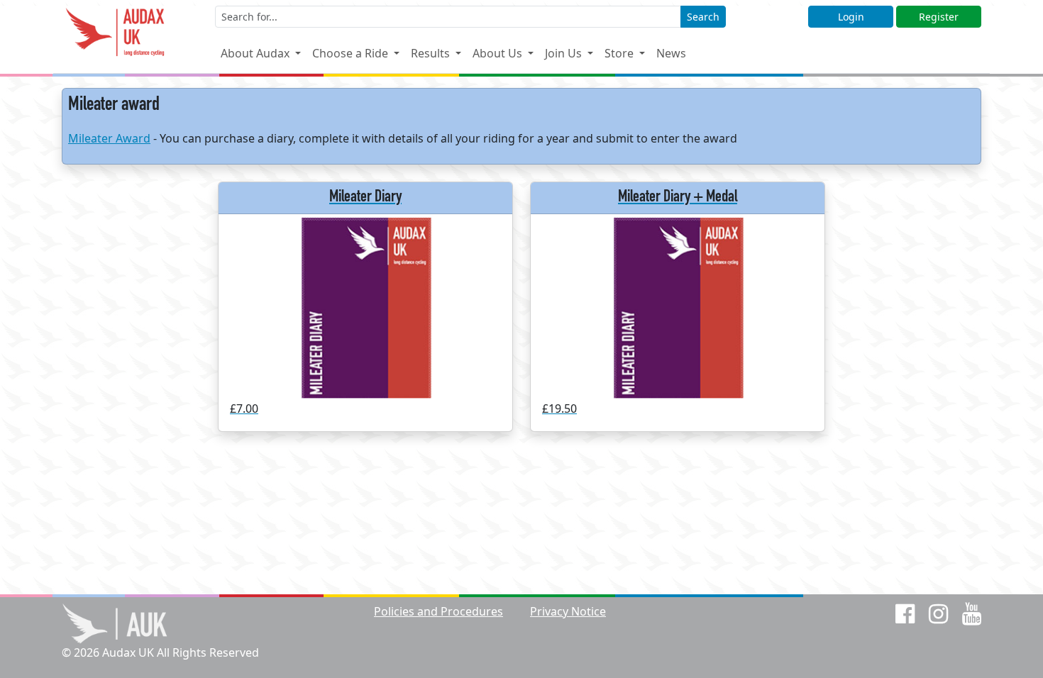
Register (939, 16)
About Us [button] (499, 53)
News (671, 53)
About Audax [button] (256, 53)
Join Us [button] (565, 53)
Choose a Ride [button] (351, 53)
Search (703, 16)
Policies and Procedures (438, 611)
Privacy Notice (568, 611)
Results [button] (432, 53)
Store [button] (620, 53)
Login (851, 16)
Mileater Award (109, 138)
